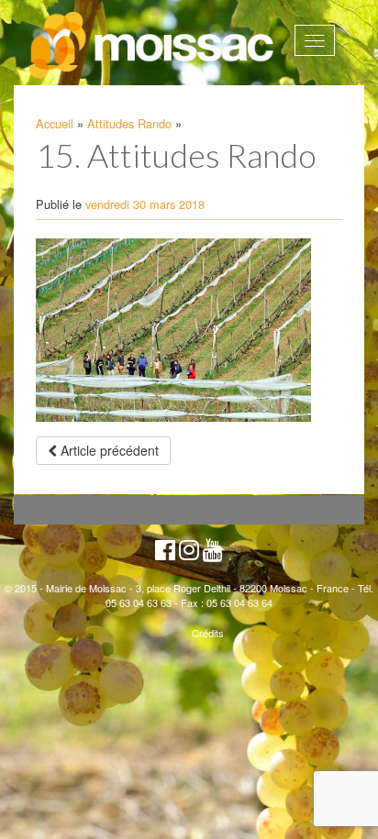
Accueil (54, 123)
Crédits (208, 632)
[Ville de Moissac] (152, 45)
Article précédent (108, 450)
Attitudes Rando (129, 123)
